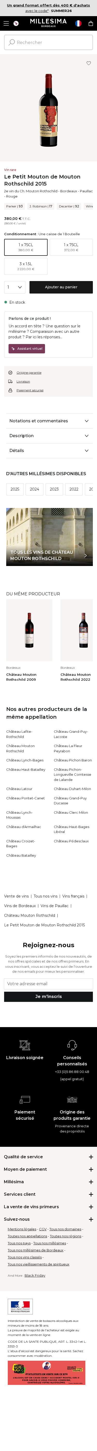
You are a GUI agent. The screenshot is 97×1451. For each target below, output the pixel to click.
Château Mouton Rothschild (29, 915)
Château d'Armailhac (23, 827)
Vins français (73, 896)
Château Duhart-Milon (72, 789)
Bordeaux (68, 191)
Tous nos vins (45, 896)
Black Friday (35, 1275)
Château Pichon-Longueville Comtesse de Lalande (72, 774)
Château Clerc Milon (71, 812)
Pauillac (86, 191)
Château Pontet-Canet (25, 798)
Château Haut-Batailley (25, 769)
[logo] (48, 23)
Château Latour (19, 789)
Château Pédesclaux (71, 841)
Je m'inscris (48, 996)
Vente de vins (16, 896)
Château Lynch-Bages (24, 760)
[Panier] (91, 23)
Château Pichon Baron (73, 760)
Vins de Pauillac (55, 905)
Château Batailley (21, 855)
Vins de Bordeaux (20, 905)
